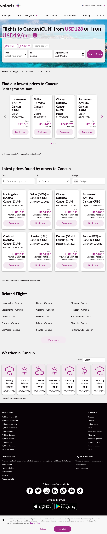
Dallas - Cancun (44, 303)
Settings (43, 529)
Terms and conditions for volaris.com (89, 461)
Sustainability (7, 472)
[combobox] (20, 181)
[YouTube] (71, 491)
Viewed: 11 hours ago (42, 215)
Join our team (7, 464)
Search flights (95, 54)
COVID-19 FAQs (94, 442)
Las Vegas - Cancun (11, 329)
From (7, 53)
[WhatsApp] (63, 491)
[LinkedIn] (55, 491)
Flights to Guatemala (9, 428)
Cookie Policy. (35, 523)
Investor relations (8, 468)
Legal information (82, 468)
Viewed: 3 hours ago (43, 257)
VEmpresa (91, 435)
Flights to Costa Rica (9, 424)
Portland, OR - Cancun (82, 329)
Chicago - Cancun (79, 303)
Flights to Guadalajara (10, 420)
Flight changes (93, 424)
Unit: (80, 359)
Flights (16, 71)
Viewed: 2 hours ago (16, 215)
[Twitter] (38, 491)
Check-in (91, 420)
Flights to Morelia (8, 439)
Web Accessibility (8, 479)
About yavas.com (94, 446)
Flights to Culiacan (8, 446)
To (31, 53)
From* (4, 175)
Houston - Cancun (80, 309)
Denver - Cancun (10, 316)
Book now (20, 132)
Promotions (70, 15)
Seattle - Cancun (44, 329)
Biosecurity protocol (95, 439)
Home (5, 71)
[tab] (51, 143)
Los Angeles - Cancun (12, 303)
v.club (90, 428)
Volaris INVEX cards (95, 431)
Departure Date (61, 53)
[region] (53, 524)
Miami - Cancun (44, 323)
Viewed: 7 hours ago (95, 257)
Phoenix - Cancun (79, 323)
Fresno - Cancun (44, 316)
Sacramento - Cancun (12, 309)
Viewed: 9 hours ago (69, 215)
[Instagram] (46, 491)
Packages (6, 15)
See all (90, 449)
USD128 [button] (74, 29)
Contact (101, 15)
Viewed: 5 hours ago (16, 257)
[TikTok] (80, 491)
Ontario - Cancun (10, 323)
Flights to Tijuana (8, 431)
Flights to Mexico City (10, 417)
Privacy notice (81, 464)
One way (9, 45)
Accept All (62, 529)
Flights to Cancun (8, 435)
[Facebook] (29, 491)
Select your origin (13, 55)
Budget (75, 175)
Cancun (33, 55)
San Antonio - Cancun (81, 316)
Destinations (51, 15)
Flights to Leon (7, 442)
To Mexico (30, 71)
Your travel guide (28, 15)
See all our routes (8, 449)
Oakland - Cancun (45, 309)
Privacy (86, 15)
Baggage (91, 417)
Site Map (5, 475)
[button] (25, 46)
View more (53, 340)
